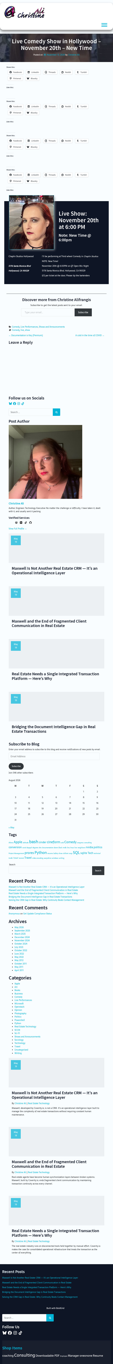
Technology (20, 1043)
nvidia (89, 847)
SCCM (17, 1030)
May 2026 (19, 927)
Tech (90, 853)
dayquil (29, 847)
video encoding (37, 858)
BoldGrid (60, 1308)
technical (97, 853)
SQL (76, 852)
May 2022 (19, 957)
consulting (88, 842)
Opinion (18, 1010)
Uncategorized (21, 1049)
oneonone (86, 1355)
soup (70, 853)
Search (12, 864)
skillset (65, 853)
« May (11, 827)
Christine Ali (74, 54)
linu (68, 847)
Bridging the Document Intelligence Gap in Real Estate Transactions (40, 896)
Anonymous (14, 913)
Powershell (20, 1020)
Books (17, 990)
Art (16, 987)
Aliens (11, 842)
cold (62, 842)
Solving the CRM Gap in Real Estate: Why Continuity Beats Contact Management (46, 900)
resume (50, 853)
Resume (98, 1355)
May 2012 (19, 960)
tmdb (11, 858)
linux (72, 847)
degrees (35, 847)
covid (24, 847)
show (27, 330)
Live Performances (29, 326)
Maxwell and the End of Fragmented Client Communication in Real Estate (43, 890)
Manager (73, 1355)
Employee (63, 1356)
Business (19, 993)
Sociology (19, 1039)
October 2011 (21, 963)
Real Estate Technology (25, 1026)
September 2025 (22, 930)
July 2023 (19, 947)
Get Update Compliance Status (37, 913)
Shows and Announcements (52, 326)
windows (55, 858)
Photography (20, 1013)
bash (33, 841)
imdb (65, 847)
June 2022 (19, 953)
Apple (18, 842)
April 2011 (19, 970)
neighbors (81, 847)
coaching (8, 1355)
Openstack (19, 1006)
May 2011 (19, 967)
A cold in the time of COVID (89, 335)
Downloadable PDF (47, 1355)
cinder (42, 842)
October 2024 (21, 943)
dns (40, 847)
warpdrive (47, 858)
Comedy (16, 326)
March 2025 (20, 933)
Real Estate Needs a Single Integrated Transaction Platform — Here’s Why (43, 893)
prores (29, 852)
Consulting (24, 1355)
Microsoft (19, 1003)
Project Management (16, 853)
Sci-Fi (17, 1033)
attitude (26, 842)
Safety (55, 853)
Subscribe (83, 312)
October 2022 (21, 950)
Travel (28, 858)
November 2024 (22, 940)
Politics (18, 1016)
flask (60, 847)
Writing (18, 1053)
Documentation (47, 847)
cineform (53, 842)
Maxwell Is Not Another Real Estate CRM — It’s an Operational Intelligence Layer (46, 887)
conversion (15, 847)
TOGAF (15, 858)
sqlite (83, 853)
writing (61, 858)
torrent (21, 858)
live (22, 330)
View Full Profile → (18, 528)
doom (56, 847)
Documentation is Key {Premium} (26, 335)
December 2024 (22, 937)
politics (98, 847)
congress (80, 842)
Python (41, 852)
